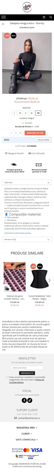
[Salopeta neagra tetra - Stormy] (27, 63)
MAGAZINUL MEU (26, 427)
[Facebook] (24, 400)
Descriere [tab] (8, 182)
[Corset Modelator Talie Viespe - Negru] (40, 276)
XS (38, 113)
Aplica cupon (43, 140)
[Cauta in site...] (51, 17)
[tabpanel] (27, 63)
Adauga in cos (35, 133)
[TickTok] (29, 400)
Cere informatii (37, 153)
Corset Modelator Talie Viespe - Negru (40, 297)
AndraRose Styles (27, 27)
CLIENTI (26, 433)
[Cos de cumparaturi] (44, 17)
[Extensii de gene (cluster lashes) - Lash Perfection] (15, 276)
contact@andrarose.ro (28, 418)
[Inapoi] (2, 24)
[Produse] (3, 18)
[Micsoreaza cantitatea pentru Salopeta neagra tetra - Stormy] (12, 133)
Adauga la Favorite (15, 153)
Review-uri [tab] (10, 239)
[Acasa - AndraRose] (27, 7)
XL (32, 113)
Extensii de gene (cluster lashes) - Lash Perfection (14, 297)
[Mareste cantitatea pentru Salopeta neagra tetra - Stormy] (20, 133)
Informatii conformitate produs (17, 233)
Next (49, 66)
